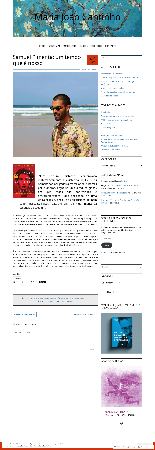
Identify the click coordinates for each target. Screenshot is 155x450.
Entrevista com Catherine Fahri (114, 193)
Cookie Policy (47, 446)
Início (42, 46)
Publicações (69, 46)
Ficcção (27, 298)
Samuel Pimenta (50, 298)
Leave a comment (66, 301)
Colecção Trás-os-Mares (111, 135)
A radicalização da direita (84, 314)
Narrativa (33, 298)
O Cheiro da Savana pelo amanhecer (116, 120)
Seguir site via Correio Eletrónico (116, 219)
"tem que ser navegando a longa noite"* (118, 116)
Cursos (84, 46)
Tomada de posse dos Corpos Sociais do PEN (120, 77)
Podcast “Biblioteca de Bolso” (119, 185)
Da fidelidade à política (25, 314)
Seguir (106, 245)
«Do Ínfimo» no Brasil (110, 149)
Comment (90, 349)
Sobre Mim (54, 46)
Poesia (40, 298)
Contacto (110, 46)
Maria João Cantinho (77, 16)
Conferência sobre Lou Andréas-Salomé (118, 92)
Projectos (96, 46)
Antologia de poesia (109, 96)
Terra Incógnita (108, 127)
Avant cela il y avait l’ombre (112, 88)
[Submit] (141, 57)
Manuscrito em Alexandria (112, 73)
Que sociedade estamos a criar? (114, 146)
